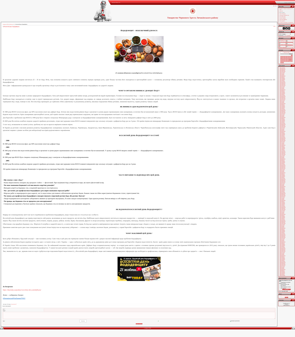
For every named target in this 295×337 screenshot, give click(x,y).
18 (284, 59)
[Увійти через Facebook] (286, 28)
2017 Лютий (282, 143)
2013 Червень (282, 93)
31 (282, 62)
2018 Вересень (282, 165)
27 (288, 61)
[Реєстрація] (275, 6)
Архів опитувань (287, 290)
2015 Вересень (282, 124)
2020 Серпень (282, 192)
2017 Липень (282, 149)
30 (281, 62)
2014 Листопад (282, 112)
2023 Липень (282, 232)
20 (288, 59)
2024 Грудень (282, 252)
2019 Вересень (282, 179)
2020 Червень (282, 189)
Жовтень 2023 (286, 52)
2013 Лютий (282, 88)
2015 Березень (282, 117)
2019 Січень (282, 170)
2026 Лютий (282, 268)
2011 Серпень (282, 67)
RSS (119, 2)
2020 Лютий (282, 185)
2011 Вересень (282, 68)
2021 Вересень (282, 207)
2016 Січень (282, 128)
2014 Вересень (282, 110)
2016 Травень (282, 133)
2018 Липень (282, 163)
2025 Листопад (282, 264)
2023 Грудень (282, 238)
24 (282, 61)
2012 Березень (282, 75)
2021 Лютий (282, 199)
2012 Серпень (282, 81)
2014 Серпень (282, 109)
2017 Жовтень (282, 153)
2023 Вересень (282, 234)
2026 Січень (282, 267)
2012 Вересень (282, 82)
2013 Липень (282, 94)
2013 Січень (282, 87)
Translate (288, 35)
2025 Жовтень (282, 263)
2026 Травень (282, 271)
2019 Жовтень (282, 180)
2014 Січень (282, 101)
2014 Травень (282, 105)
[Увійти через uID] (284, 28)
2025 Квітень (282, 256)
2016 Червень (282, 134)
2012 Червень (282, 79)
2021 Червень (282, 203)
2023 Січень (282, 225)
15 (291, 58)
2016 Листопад (282, 140)
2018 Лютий (282, 157)
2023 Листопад (282, 237)
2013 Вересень (282, 96)
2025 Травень (282, 257)
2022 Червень (282, 217)
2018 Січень (282, 156)
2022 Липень (282, 218)
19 (286, 59)
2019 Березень (282, 172)
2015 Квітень (282, 118)
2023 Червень (282, 231)
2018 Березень (282, 158)
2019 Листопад (282, 181)
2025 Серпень (282, 261)
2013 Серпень (282, 95)
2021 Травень (282, 202)
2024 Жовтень (282, 249)
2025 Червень (282, 259)
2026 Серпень (282, 275)
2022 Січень (282, 211)
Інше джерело (283, 288)
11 (284, 58)
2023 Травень (282, 230)
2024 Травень (282, 244)
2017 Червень (282, 148)
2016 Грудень (282, 141)
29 (291, 61)
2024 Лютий (282, 240)
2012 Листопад (282, 85)
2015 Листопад (282, 126)
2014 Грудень (282, 113)
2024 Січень (282, 239)
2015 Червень (282, 120)
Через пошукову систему (286, 286)
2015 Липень (282, 121)
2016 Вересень (282, 138)
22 (291, 59)
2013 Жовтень (282, 97)
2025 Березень (282, 255)
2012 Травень (282, 78)
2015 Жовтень (282, 125)
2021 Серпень (282, 206)
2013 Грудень (282, 100)
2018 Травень (282, 161)
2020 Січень (282, 184)
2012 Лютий (282, 74)
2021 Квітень (282, 201)
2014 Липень (282, 108)
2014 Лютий (282, 102)
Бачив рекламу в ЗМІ (285, 284)
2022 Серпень (282, 219)
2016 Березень (282, 131)
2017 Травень (282, 147)
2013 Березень (282, 89)
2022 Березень (282, 214)
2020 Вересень (282, 193)
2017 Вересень (282, 151)
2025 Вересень (282, 262)
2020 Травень (282, 188)
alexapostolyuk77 (14, 304)
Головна (4, 24)
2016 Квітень (282, 132)
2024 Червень (282, 245)
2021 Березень (282, 200)
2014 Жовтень (282, 111)
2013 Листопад (282, 98)
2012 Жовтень (282, 83)
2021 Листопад (282, 209)
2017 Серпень (282, 150)
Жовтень (11, 24)
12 (286, 58)
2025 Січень (282, 253)
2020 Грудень (282, 196)
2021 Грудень (282, 210)
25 (284, 61)
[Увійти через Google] (289, 28)
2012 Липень (282, 80)
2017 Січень (282, 142)
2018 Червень (282, 162)
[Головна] (273, 6)
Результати (281, 290)
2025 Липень (282, 260)
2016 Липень (282, 135)
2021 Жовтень (282, 208)
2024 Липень (282, 246)
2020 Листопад (282, 195)
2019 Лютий (282, 171)
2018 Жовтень (282, 166)
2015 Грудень (282, 127)
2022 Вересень (282, 221)
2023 (8, 24)
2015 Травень (282, 119)
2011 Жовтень (282, 70)
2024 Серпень (282, 247)
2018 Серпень (282, 164)
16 (281, 59)
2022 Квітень (282, 215)
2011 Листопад (282, 71)
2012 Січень (282, 73)
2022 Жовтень (282, 222)
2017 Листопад (282, 154)
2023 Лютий (282, 226)
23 (281, 61)
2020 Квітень (282, 187)
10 (282, 58)
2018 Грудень (282, 169)
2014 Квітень (282, 104)
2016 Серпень (282, 136)
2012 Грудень (282, 86)
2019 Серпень (282, 178)
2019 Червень (282, 176)
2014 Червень (282, 106)
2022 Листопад (282, 223)
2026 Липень (282, 274)
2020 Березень (282, 186)
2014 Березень (282, 103)
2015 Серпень (282, 123)
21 (14, 24)
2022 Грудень (282, 224)
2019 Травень (282, 174)
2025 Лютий (282, 254)
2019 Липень (282, 177)
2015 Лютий (282, 116)
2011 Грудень (282, 72)
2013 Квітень (282, 90)
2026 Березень (282, 269)
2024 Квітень (282, 242)
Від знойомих (283, 285)
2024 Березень (282, 241)
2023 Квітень (282, 229)
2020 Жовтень (282, 194)
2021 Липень (282, 204)
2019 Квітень (282, 173)
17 (282, 59)
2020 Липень (282, 191)
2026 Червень (282, 272)
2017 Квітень (282, 146)
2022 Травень (282, 216)
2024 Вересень (282, 248)
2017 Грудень (282, 155)
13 (288, 58)
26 (286, 61)
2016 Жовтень (282, 139)
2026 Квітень (282, 270)
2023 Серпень (282, 233)
